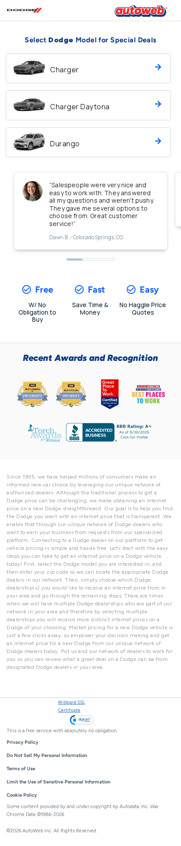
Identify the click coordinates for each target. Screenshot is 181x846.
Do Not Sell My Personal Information (47, 755)
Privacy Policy (22, 742)
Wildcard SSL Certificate (71, 706)
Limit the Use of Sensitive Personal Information (58, 782)
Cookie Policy (22, 795)
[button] (82, 720)
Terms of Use (21, 769)
